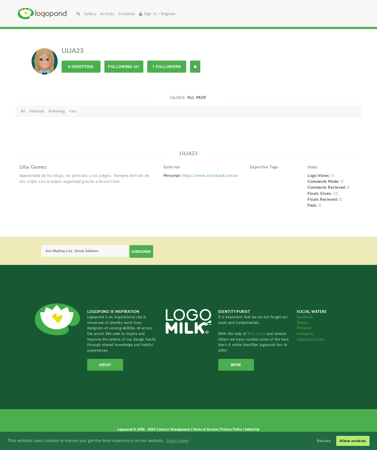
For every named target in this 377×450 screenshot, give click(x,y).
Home (46, 13)
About (105, 364)
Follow (195, 67)
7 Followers (166, 66)
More (236, 364)
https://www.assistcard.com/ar (210, 176)
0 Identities (81, 66)
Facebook (305, 317)
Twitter (303, 323)
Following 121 (124, 66)
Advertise (252, 429)
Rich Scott (257, 334)
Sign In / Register (159, 14)
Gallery (90, 14)
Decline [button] (324, 441)
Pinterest (304, 328)
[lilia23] (45, 61)
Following (57, 111)
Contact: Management (173, 429)
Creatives (126, 14)
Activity (107, 14)
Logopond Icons (310, 339)
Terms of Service (206, 429)
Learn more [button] (177, 440)
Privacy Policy (232, 429)
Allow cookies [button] (353, 441)
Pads (73, 111)
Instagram (305, 334)
